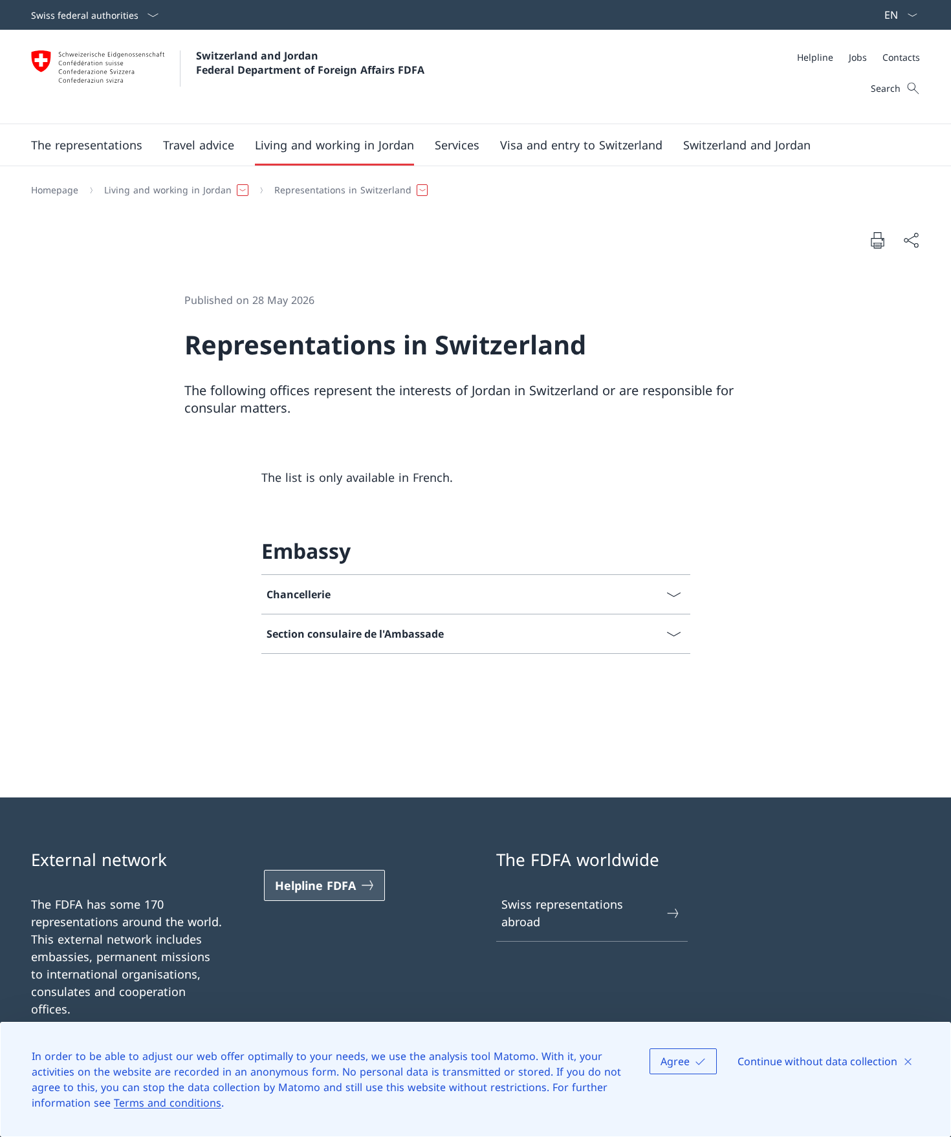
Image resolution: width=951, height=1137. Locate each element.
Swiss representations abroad (562, 912)
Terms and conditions (167, 1103)
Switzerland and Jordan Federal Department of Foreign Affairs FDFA (310, 63)
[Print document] (877, 239)
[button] (87, 145)
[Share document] (911, 240)
